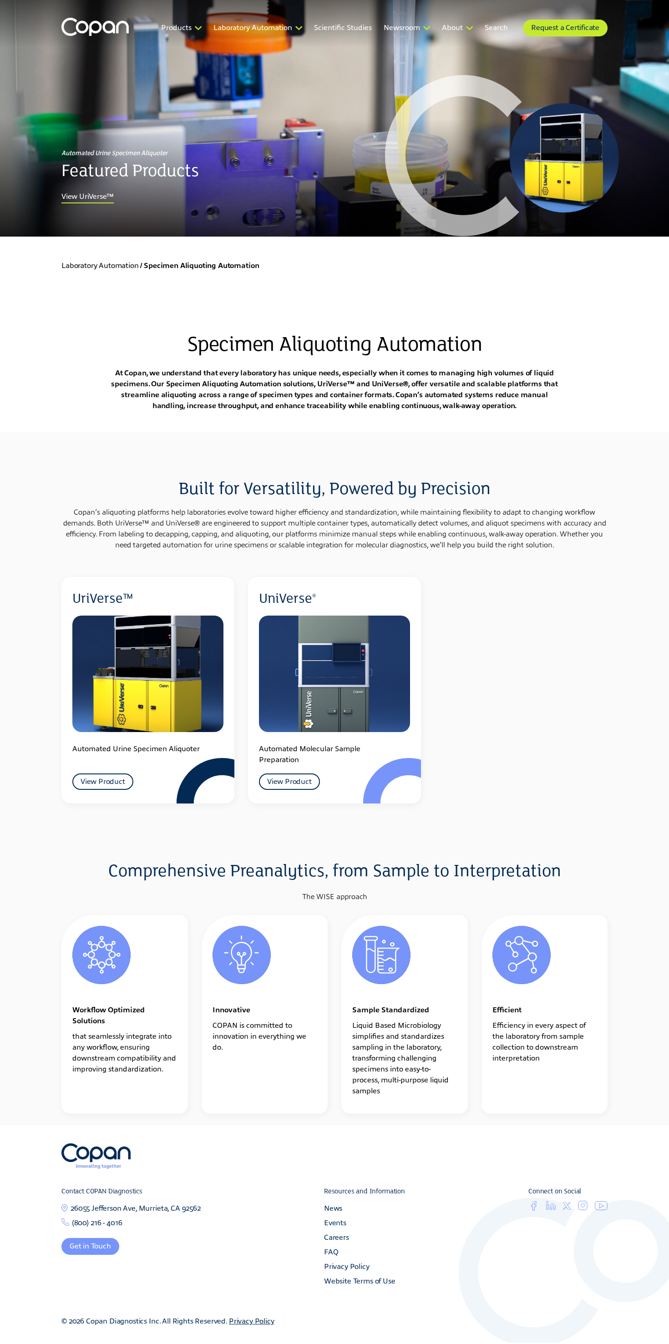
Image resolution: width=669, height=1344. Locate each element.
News (333, 1207)
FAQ (331, 1251)
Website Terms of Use (359, 1280)
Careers (336, 1236)
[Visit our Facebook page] (533, 1207)
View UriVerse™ (87, 195)
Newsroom (402, 26)
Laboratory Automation (252, 26)
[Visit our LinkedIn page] (551, 1207)
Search (496, 26)
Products (176, 26)
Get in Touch (90, 1245)
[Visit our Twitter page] (567, 1206)
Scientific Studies (343, 26)
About (452, 26)
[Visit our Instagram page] (583, 1207)
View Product (103, 780)
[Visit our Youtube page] (601, 1207)
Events (335, 1222)
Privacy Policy (347, 1265)
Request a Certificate (565, 26)
